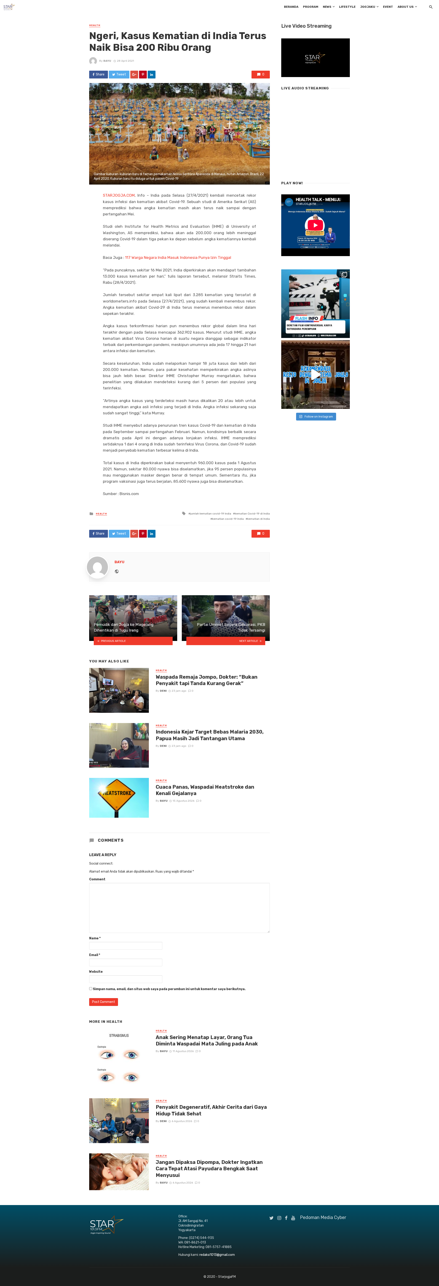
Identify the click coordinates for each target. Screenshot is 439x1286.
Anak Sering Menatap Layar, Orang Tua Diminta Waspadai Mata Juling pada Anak (207, 1040)
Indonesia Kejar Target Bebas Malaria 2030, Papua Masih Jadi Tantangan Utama (210, 735)
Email (94, 955)
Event (388, 6)
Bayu (107, 60)
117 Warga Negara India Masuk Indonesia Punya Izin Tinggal (178, 257)
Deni (163, 690)
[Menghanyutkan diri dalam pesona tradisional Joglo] (315, 374)
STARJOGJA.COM (119, 195)
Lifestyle (347, 6)
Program (310, 6)
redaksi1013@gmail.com (217, 1255)
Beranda (291, 6)
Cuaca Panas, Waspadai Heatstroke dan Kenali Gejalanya (205, 790)
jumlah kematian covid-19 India (210, 513)
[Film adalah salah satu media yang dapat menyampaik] (315, 303)
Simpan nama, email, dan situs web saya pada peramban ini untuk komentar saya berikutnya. (169, 989)
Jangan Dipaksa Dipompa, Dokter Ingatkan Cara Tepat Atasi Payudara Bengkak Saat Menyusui (209, 1168)
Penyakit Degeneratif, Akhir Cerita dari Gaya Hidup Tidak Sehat (211, 1110)
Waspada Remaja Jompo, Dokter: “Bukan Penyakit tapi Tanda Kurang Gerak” (206, 680)
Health (94, 25)
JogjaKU (367, 6)
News (327, 6)
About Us (406, 6)
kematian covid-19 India (228, 518)
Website (96, 972)
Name (95, 938)
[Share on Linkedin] (151, 74)
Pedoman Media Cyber (323, 1217)
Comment (97, 879)
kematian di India (258, 518)
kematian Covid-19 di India (252, 513)
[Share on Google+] (134, 74)
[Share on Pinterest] (143, 74)
